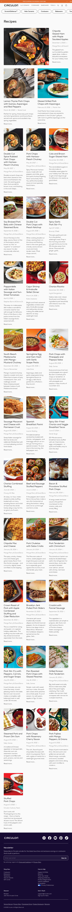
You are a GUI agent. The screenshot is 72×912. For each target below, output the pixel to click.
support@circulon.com (45, 894)
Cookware (44, 11)
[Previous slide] (1, 1)
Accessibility (41, 883)
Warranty (47, 904)
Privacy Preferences (47, 885)
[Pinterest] (61, 838)
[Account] (62, 5)
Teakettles (7, 876)
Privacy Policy (37, 862)
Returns (40, 874)
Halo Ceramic (29, 11)
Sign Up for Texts (43, 895)
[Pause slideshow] (71, 1)
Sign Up (63, 858)
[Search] (58, 5)
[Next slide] (67, 1)
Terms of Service (8, 904)
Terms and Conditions (25, 862)
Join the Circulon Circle (11, 895)
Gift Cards (7, 879)
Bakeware (59, 11)
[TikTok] (66, 838)
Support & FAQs (43, 872)
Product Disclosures (38, 904)
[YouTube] (55, 838)
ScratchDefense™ (11, 11)
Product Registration (44, 879)
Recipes (6, 894)
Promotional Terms (27, 904)
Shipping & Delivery (44, 878)
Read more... (56, 62)
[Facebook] (49, 838)
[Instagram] (44, 838)
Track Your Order (43, 876)
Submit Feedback (43, 881)
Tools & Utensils (8, 878)
